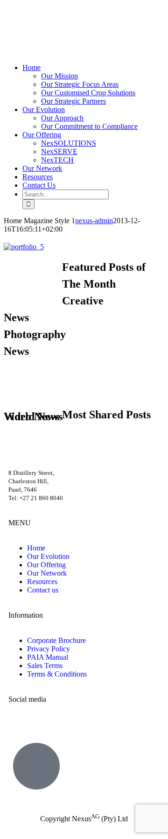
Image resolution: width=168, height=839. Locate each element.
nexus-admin (94, 221)
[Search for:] (65, 194)
